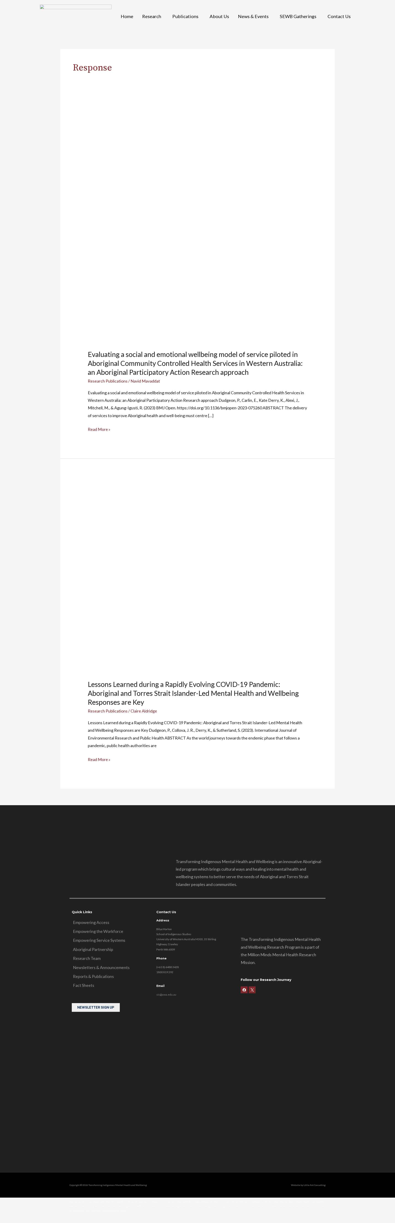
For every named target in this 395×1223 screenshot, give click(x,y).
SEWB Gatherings (298, 16)
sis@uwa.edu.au (166, 994)
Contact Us (339, 16)
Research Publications (108, 380)
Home (127, 16)
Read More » (99, 429)
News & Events (253, 16)
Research (151, 16)
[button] (153, 16)
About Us (219, 16)
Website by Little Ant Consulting (308, 1185)
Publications (185, 16)
